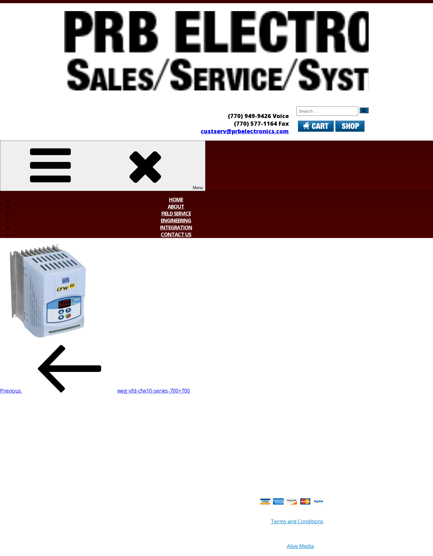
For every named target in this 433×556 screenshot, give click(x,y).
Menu (198, 187)
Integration (176, 227)
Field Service (176, 213)
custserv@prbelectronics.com (245, 131)
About (176, 206)
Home (176, 199)
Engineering (176, 220)
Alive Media (300, 546)
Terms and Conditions (297, 521)
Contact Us (176, 234)
